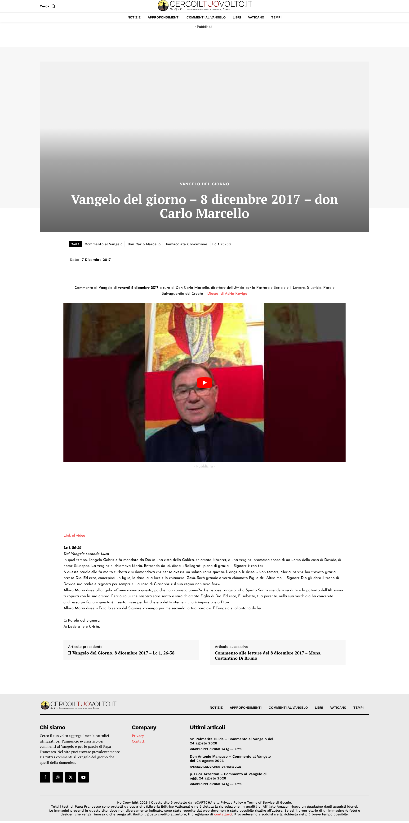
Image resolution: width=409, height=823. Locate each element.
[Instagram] (58, 777)
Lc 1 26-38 (221, 244)
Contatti (139, 741)
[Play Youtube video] (204, 382)
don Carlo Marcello (144, 244)
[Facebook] (45, 777)
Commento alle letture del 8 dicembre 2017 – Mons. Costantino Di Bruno (268, 655)
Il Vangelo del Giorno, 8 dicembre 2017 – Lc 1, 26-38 (121, 653)
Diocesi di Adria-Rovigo (227, 294)
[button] (48, 6)
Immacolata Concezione (186, 244)
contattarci (223, 814)
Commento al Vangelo (104, 244)
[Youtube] (83, 777)
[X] (70, 777)
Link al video (74, 536)
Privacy (138, 735)
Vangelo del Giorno (204, 184)
